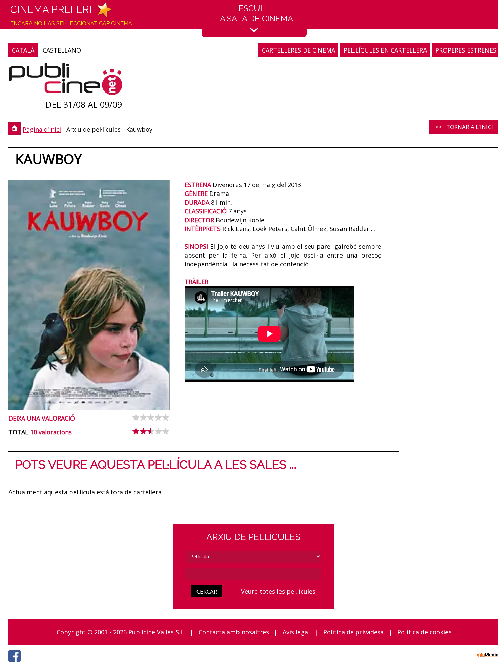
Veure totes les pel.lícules (278, 591)
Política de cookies (424, 632)
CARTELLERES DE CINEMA (298, 50)
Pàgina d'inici (42, 129)
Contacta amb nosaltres (234, 632)
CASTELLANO (62, 50)
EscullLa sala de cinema (254, 13)
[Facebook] (16, 664)
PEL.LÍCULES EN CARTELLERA (385, 50)
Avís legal (296, 632)
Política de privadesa (353, 632)
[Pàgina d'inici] (65, 80)
